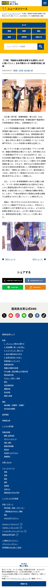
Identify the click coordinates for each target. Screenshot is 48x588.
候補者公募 (6, 420)
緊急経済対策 (9, 375)
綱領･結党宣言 (9, 436)
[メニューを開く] (45, 3)
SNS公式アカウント (11, 518)
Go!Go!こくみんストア (12, 524)
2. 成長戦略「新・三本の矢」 (14, 347)
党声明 (24, 37)
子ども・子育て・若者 (12, 378)
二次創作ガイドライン (10, 541)
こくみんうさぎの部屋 (10, 498)
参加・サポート (7, 504)
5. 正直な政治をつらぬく (13, 357)
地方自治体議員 (9, 409)
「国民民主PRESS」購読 (13, 511)
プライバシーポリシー (10, 544)
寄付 (5, 515)
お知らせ (39, 37)
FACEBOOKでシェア (36, 280)
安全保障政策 (9, 385)
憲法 (5, 382)
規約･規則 (7, 443)
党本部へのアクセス (11, 453)
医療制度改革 (9, 364)
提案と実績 (8, 396)
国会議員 (7, 405)
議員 (3, 402)
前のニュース (10, 259)
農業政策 (7, 389)
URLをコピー (37, 287)
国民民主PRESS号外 (11, 493)
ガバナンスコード (10, 439)
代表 (21, 70)
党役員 (6, 450)
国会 (38, 31)
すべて (24, 25)
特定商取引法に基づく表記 (11, 547)
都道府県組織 (9, 446)
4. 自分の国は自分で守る (13, 354)
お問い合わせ (7, 462)
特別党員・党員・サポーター (14, 508)
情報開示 (7, 456)
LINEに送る (14, 287)
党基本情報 (6, 432)
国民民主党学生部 (10, 535)
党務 (9, 31)
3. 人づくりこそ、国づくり (13, 351)
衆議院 (14, 405)
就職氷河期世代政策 (11, 368)
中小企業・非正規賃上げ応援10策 (16, 371)
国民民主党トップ (8, 334)
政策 (24, 31)
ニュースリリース (8, 468)
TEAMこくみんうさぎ (12, 528)
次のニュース (38, 259)
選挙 (9, 37)
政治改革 (7, 392)
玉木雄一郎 (29, 70)
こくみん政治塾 (7, 426)
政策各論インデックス (12, 361)
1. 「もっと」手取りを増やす (14, 344)
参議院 (21, 405)
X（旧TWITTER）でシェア (14, 280)
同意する (24, 584)
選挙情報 (5, 414)
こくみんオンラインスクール (14, 531)
